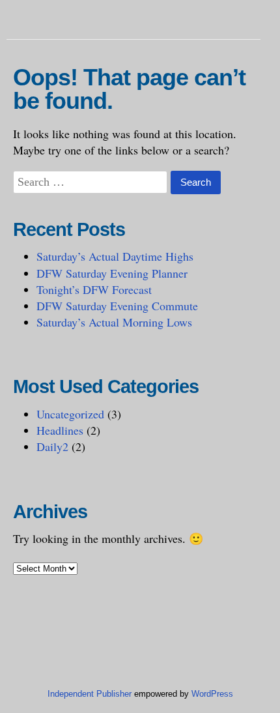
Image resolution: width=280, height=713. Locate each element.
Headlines (59, 430)
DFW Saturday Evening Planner (112, 273)
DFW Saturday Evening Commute (117, 305)
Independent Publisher (90, 694)
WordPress (212, 694)
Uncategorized (70, 414)
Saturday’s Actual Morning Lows (114, 322)
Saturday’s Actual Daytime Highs (114, 256)
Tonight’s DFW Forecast (94, 289)
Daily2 (52, 446)
